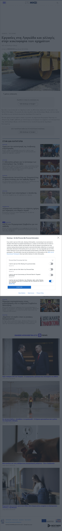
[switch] (51, 264)
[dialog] (31, 265)
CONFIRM (19, 287)
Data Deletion (21, 293)
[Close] (58, 238)
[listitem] (31, 260)
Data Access (31, 293)
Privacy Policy (40, 293)
